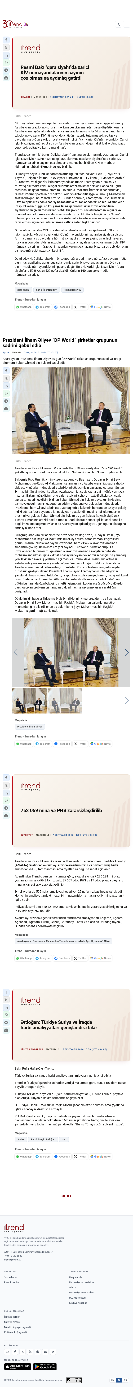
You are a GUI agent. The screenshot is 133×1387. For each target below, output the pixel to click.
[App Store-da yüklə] (17, 1366)
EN (112, 1380)
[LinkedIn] (45, 1352)
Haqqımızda (75, 1277)
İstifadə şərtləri (12, 1316)
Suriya (20, 1139)
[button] (6, 40)
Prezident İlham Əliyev (29, 726)
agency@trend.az (12, 1259)
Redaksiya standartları (81, 1292)
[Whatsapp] (7, 1352)
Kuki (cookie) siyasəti (15, 1332)
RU (125, 1380)
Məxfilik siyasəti (12, 1322)
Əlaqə (72, 1287)
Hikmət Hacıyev (72, 289)
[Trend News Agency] (14, 1228)
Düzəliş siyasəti (77, 1297)
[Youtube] (30, 1352)
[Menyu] (126, 24)
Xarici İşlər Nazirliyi (46, 289)
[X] (22, 1352)
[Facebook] (15, 1352)
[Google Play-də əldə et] (45, 1366)
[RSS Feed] (53, 1352)
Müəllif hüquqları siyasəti (17, 1327)
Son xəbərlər (10, 1277)
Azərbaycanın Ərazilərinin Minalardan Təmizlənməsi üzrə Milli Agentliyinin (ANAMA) (63, 941)
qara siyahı (23, 289)
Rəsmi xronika (11, 1282)
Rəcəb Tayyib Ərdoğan (43, 1139)
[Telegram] (38, 1352)
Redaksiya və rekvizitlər (81, 1282)
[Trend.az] (15, 24)
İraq (64, 1139)
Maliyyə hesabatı (78, 1302)
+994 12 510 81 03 (13, 1256)
